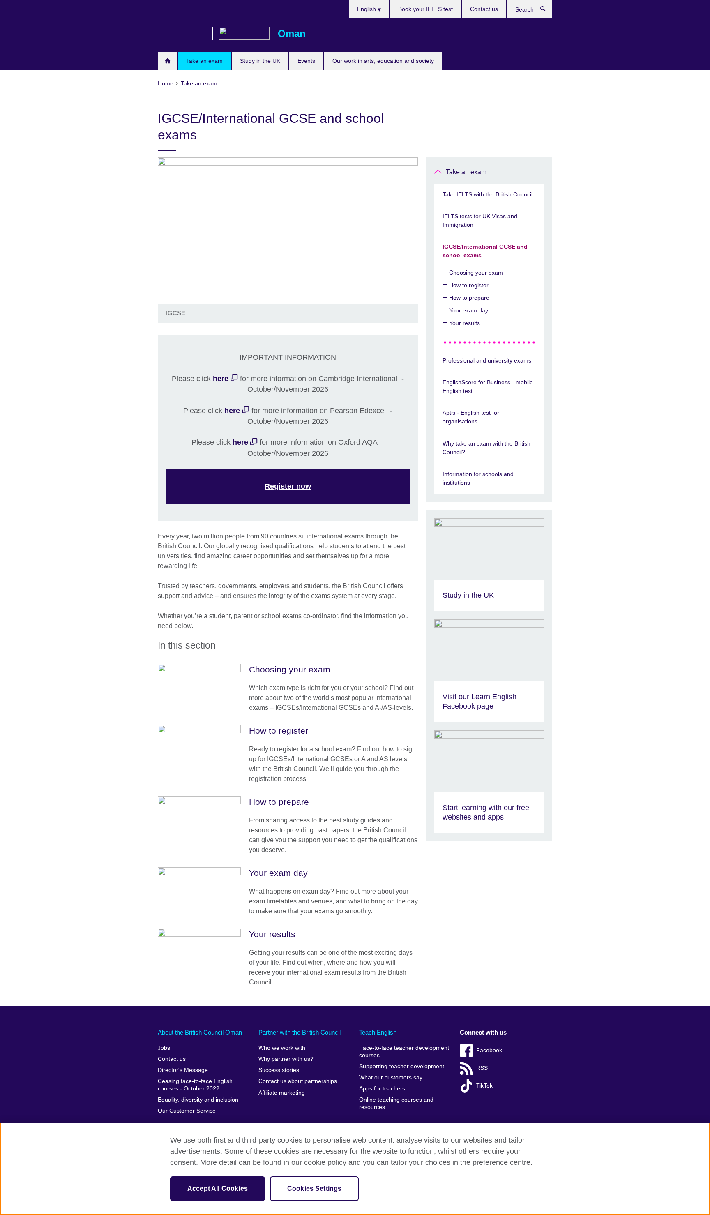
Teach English (377, 1032)
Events (306, 61)
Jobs (164, 1048)
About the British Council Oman (200, 1032)
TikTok (484, 1086)
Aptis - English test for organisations (471, 417)
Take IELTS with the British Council (487, 194)
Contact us (484, 9)
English (367, 9)
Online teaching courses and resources (396, 1103)
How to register (469, 285)
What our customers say (390, 1077)
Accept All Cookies (217, 1188)
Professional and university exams (487, 360)
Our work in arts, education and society (383, 61)
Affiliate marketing (281, 1093)
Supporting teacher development (401, 1066)
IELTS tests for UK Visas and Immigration (480, 220)
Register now (288, 486)
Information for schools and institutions (478, 478)
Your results (464, 323)
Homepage (167, 61)
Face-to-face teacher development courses (404, 1051)
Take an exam (204, 61)
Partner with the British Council (299, 1032)
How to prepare (469, 297)
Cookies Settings (314, 1188)
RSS (482, 1068)
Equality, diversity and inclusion (198, 1100)
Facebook (489, 1050)
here (220, 378)
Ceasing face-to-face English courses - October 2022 (195, 1085)
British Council (182, 34)
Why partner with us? (286, 1059)
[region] (355, 1169)
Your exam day (468, 310)
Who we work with (281, 1048)
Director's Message (183, 1070)
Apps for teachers (382, 1089)
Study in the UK (260, 61)
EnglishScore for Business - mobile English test (488, 386)
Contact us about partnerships (297, 1081)
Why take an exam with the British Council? (486, 447)
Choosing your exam (476, 272)
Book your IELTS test (425, 9)
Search (547, 11)
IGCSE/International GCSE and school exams (485, 251)
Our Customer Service (187, 1111)
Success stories (278, 1070)
